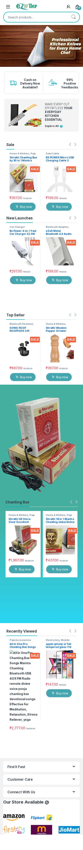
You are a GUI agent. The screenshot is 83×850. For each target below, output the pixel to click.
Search (73, 17)
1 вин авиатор (3, 67)
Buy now (26, 206)
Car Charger (17, 226)
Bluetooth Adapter (57, 226)
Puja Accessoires (23, 155)
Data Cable (52, 153)
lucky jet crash (4, 68)
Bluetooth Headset (21, 323)
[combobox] (35, 17)
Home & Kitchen (19, 153)
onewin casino (3, 69)
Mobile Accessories (57, 641)
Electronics (52, 640)
